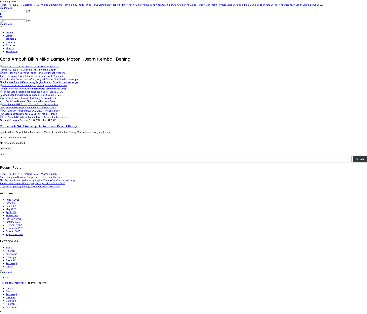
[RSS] (7, 277)
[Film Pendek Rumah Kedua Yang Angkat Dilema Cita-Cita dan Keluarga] (39, 79)
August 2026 (12, 199)
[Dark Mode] (1, 14)
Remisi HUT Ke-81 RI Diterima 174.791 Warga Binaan (28, 4)
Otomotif (11, 42)
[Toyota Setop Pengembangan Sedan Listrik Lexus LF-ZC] (31, 91)
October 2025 (13, 231)
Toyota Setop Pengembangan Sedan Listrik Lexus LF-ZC (293, 4)
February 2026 (13, 218)
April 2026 (11, 212)
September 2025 (14, 234)
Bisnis (9, 35)
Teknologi (11, 38)
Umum (9, 32)
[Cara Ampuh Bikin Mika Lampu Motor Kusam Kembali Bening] (34, 117)
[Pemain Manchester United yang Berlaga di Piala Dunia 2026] (33, 85)
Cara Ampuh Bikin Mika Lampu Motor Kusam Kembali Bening (38, 126)
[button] (29, 11)
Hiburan (10, 48)
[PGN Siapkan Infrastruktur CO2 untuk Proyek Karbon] (30, 110)
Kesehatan (11, 51)
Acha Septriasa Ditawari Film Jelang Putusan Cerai (27, 101)
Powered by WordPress (13, 282)
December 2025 (14, 225)
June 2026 (11, 206)
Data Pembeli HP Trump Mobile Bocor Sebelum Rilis (28, 107)
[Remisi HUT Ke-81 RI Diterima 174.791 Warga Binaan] (29, 66)
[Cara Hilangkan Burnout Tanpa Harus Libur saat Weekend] (33, 72)
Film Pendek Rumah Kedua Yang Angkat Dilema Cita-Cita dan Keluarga (158, 4)
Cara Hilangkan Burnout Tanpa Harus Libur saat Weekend (88, 4)
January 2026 (13, 221)
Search (3, 154)
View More (6, 148)
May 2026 (11, 209)
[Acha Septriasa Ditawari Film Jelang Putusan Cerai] (28, 98)
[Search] (1, 17)
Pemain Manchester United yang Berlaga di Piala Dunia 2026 (229, 4)
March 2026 (12, 215)
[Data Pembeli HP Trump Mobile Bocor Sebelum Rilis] (29, 104)
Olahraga (11, 45)
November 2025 (14, 228)
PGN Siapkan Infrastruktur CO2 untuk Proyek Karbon (28, 113)
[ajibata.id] (6, 7)
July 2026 (10, 202)
